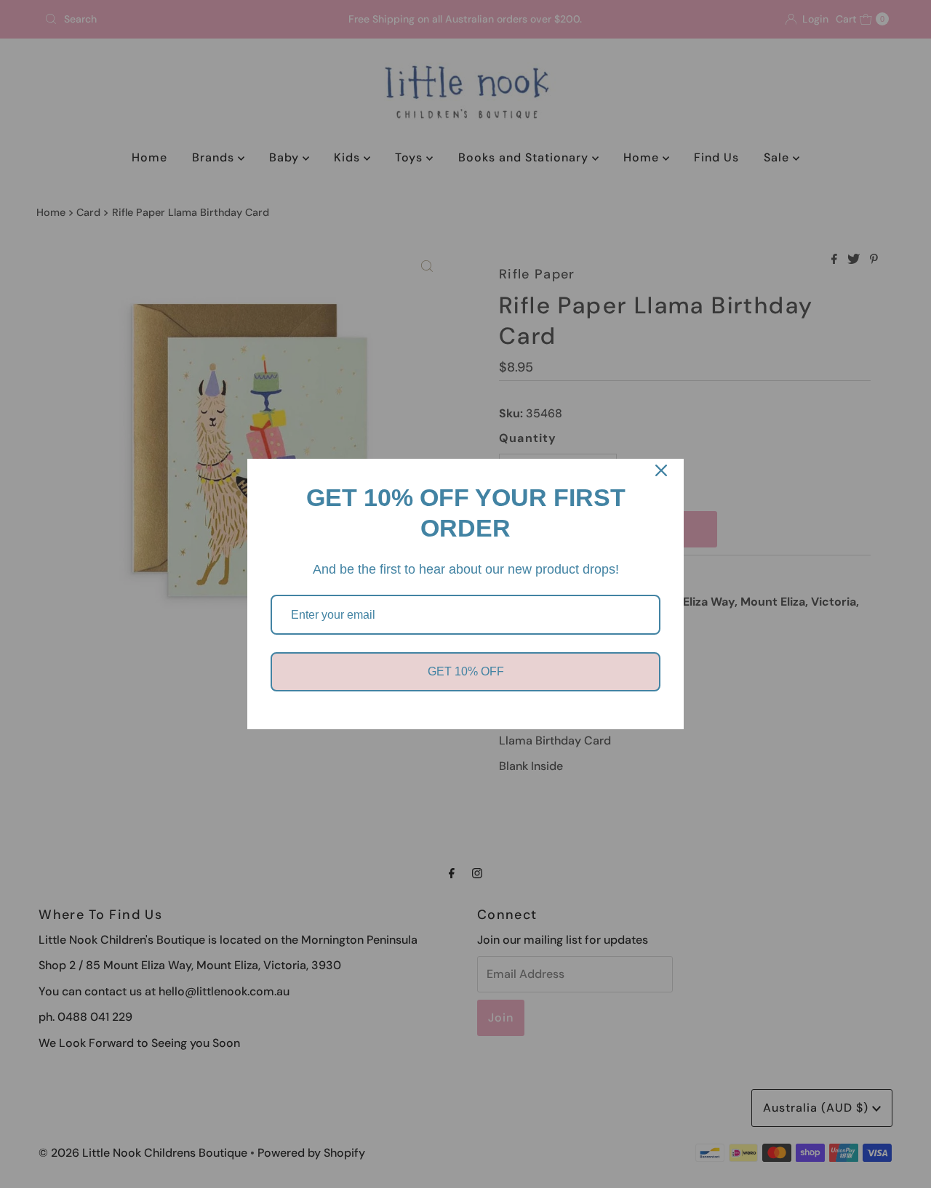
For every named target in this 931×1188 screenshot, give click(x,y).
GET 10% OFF (466, 671)
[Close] (661, 470)
